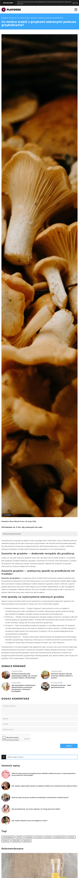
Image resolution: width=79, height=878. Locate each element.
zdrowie (27, 841)
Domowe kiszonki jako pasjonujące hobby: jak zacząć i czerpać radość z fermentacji (25, 676)
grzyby (19, 837)
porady (71, 837)
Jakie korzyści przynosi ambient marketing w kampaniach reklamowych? (40, 797)
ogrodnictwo (59, 837)
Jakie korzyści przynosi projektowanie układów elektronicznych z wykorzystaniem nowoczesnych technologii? (44, 774)
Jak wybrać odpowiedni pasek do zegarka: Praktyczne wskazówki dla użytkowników (44, 786)
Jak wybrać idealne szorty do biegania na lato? (29, 820)
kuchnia (39, 837)
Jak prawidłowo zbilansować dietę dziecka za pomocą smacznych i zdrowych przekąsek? (23, 688)
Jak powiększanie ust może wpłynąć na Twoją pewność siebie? (36, 809)
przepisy (6, 841)
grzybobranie (8, 837)
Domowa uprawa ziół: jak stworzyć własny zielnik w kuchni (62, 676)
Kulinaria (7, 515)
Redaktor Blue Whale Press (12, 521)
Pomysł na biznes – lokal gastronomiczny (61, 686)
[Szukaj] (3, 757)
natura (48, 837)
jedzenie (29, 837)
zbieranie (16, 841)
